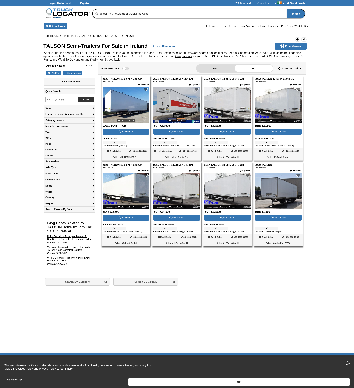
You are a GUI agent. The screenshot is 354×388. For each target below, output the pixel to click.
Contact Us (263, 3)
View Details (127, 131)
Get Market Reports (267, 26)
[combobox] (202, 13)
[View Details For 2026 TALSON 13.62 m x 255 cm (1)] (126, 105)
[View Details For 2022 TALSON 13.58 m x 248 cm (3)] (227, 105)
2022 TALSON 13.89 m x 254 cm (173, 78)
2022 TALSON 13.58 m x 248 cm (224, 78)
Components (183, 56)
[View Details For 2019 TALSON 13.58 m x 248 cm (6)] (176, 191)
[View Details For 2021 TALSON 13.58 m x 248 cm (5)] (126, 191)
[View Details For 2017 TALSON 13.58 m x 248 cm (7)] (227, 191)
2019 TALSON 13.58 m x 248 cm (173, 165)
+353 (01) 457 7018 (243, 3)
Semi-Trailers (74, 73)
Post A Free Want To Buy (294, 26)
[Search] (97, 14)
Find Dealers (229, 26)
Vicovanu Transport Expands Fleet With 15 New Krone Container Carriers (68, 248)
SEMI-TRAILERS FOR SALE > (107, 36)
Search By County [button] (145, 281)
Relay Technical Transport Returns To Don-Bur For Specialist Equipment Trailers (69, 238)
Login (52, 3)
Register (84, 3)
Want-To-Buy (66, 59)
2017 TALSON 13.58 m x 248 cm (224, 165)
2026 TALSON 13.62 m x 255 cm (122, 78)
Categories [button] (212, 26)
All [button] (253, 68)
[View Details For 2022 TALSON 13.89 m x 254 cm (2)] (176, 105)
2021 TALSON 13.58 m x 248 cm (122, 165)
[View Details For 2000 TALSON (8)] (278, 191)
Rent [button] (215, 68)
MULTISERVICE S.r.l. (129, 157)
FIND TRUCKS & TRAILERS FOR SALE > (66, 36)
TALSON (55, 73)
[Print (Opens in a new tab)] (297, 39)
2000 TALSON (263, 165)
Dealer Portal (64, 3)
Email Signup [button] (246, 26)
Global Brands (297, 3)
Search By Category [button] (77, 281)
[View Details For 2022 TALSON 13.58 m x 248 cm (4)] (278, 105)
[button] (284, 68)
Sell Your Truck (56, 27)
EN (274, 3)
